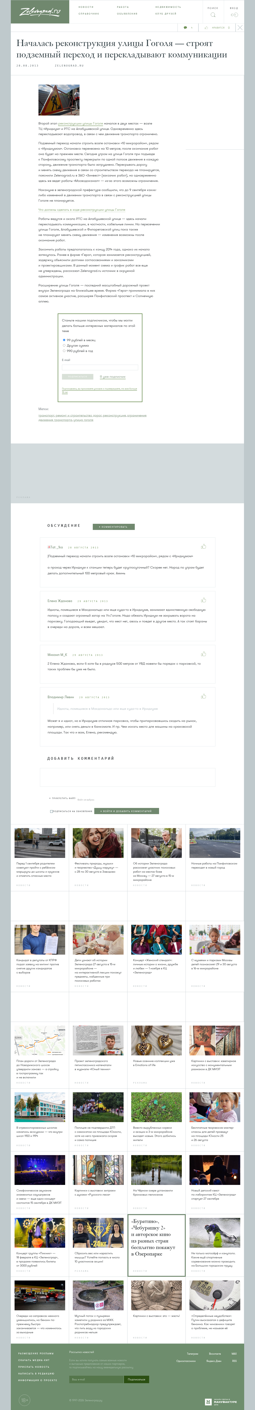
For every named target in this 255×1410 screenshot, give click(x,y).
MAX (234, 1354)
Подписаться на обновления (72, 811)
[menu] (127, 10)
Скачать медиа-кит (34, 1360)
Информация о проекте (37, 1380)
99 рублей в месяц (81, 340)
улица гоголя (83, 420)
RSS (234, 1361)
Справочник (89, 13)
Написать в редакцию (36, 1373)
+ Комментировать (113, 526)
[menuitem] (88, 7)
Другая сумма (78, 345)
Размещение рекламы (36, 1353)
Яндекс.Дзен (213, 1361)
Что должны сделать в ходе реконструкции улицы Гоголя (81, 209)
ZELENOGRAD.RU (69, 65)
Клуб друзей (166, 13)
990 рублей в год (80, 351)
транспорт (46, 415)
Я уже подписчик (113, 376)
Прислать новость (34, 1366)
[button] (77, 377)
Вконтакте (215, 1354)
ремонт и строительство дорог (79, 415)
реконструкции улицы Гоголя (80, 123)
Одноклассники (186, 1361)
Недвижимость (168, 7)
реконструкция (114, 415)
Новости (86, 7)
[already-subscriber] (113, 376)
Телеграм (192, 1354)
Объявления (127, 13)
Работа (123, 7)
